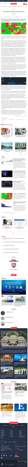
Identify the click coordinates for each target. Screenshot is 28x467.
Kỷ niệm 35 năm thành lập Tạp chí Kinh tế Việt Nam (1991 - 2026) (20, 392)
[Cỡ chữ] (3, 16)
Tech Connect (22, 425)
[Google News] (16, 16)
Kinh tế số (14, 6)
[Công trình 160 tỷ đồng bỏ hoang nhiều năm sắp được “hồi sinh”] (14, 339)
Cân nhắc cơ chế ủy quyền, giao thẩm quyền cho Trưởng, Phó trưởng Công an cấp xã (7, 363)
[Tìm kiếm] (3, 3)
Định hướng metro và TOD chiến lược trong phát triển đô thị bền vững (6, 392)
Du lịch (2, 141)
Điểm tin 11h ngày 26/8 (9, 317)
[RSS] (1, 458)
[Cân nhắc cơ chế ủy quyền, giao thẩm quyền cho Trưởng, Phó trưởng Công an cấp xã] (7, 358)
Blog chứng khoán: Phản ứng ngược (9, 245)
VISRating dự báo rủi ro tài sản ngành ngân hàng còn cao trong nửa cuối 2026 (19, 203)
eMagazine (24, 278)
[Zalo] (11, 455)
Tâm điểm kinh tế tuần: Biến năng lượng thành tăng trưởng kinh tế (7, 304)
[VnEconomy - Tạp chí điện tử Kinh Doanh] (13, 423)
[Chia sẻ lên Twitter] (21, 16)
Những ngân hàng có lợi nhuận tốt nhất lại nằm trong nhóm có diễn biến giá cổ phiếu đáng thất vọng (19, 159)
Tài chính (10, 6)
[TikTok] (8, 455)
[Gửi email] (22, 16)
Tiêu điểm (3, 6)
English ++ (13, 426)
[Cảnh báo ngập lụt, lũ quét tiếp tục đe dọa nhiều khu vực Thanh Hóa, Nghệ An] (20, 370)
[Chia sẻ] (25, 16)
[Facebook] (1, 455)
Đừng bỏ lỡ (3, 217)
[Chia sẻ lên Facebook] (19, 16)
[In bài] (1, 16)
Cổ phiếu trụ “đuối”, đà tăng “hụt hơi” (19, 193)
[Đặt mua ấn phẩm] (25, 3)
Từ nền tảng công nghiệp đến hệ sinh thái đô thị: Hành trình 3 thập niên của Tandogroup (20, 304)
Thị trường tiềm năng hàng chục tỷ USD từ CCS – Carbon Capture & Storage (20, 363)
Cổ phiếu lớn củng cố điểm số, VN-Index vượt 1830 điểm (19, 182)
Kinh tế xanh (18, 6)
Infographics (21, 278)
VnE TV (15, 278)
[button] (20, 233)
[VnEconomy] (13, 77)
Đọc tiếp (3, 157)
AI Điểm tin (13, 309)
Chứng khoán (5, 425)
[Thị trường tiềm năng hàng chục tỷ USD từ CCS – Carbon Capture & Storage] (20, 358)
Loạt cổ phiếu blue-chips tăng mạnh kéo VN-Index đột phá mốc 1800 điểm (14, 239)
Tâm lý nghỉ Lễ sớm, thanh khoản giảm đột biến (11, 252)
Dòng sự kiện (14, 381)
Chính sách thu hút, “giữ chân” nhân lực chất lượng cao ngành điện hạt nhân (20, 151)
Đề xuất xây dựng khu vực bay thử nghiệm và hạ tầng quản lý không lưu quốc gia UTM (7, 376)
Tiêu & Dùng (10, 425)
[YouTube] (6, 455)
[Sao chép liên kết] (24, 16)
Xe (14, 425)
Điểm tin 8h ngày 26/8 (9, 322)
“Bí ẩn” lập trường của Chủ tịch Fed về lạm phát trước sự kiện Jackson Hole (19, 172)
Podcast (18, 278)
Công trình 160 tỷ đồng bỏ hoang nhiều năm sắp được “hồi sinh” (13, 348)
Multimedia (3, 278)
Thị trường (23, 6)
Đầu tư (7, 6)
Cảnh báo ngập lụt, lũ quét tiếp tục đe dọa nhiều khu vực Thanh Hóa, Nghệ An (20, 376)
